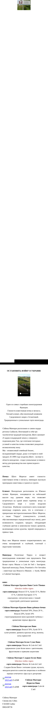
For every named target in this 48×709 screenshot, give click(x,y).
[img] (24, 187)
